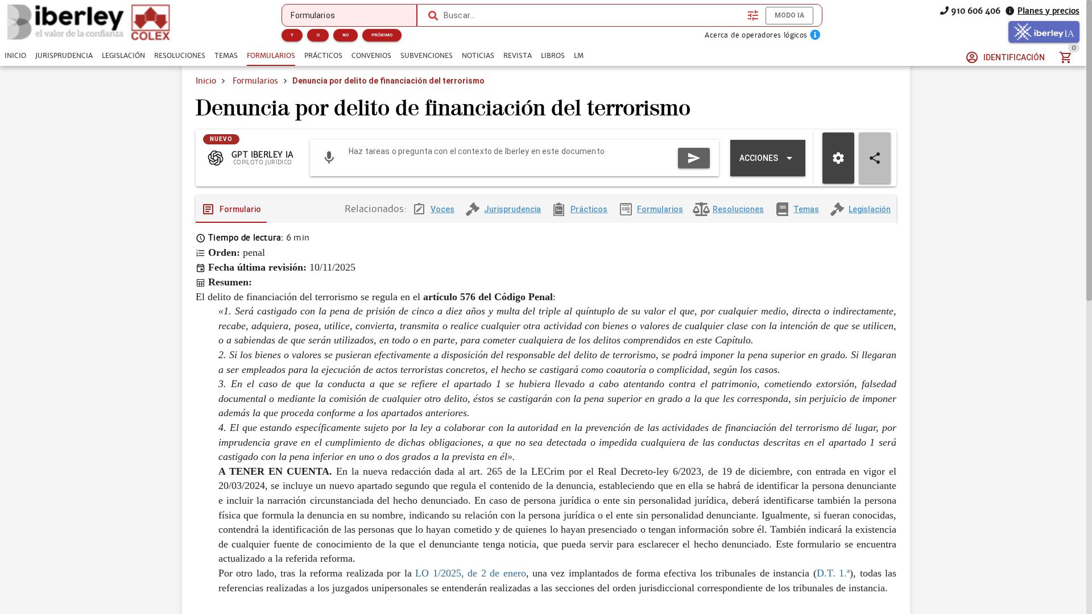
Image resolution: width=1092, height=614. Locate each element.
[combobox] (593, 15)
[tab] (15, 55)
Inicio (206, 81)
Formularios (255, 81)
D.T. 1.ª (833, 573)
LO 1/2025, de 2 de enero (470, 573)
